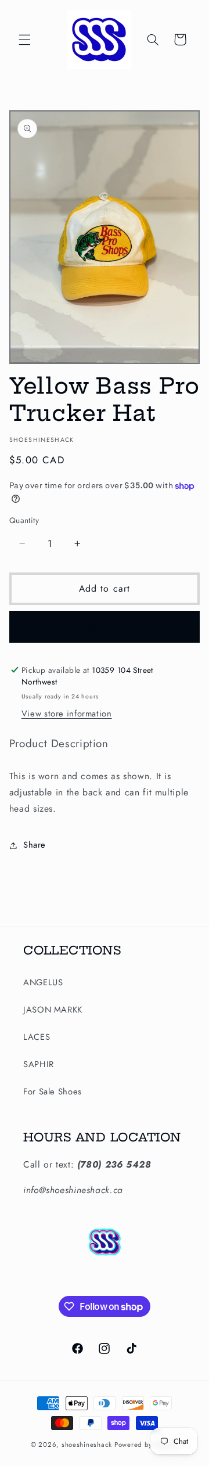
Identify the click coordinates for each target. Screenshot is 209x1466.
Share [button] (34, 844)
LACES (36, 1037)
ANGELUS (43, 982)
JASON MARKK (52, 1009)
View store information (66, 713)
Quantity (24, 520)
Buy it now (104, 626)
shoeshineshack (87, 1444)
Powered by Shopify (146, 1444)
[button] (24, 39)
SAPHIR (38, 1064)
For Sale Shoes (52, 1091)
